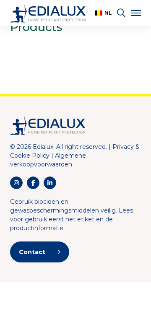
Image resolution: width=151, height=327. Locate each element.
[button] (103, 13)
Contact (32, 252)
